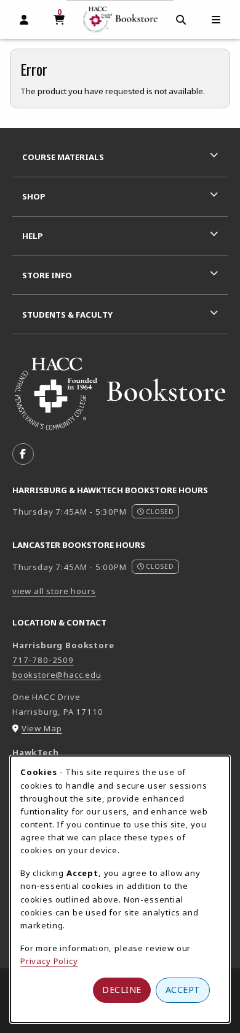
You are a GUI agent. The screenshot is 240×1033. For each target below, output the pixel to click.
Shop (34, 196)
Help (32, 235)
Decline (122, 989)
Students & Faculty (67, 314)
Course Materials (63, 157)
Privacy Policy (49, 961)
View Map (42, 728)
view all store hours (54, 591)
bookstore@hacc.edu (57, 674)
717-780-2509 (43, 659)
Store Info (47, 275)
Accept (183, 989)
